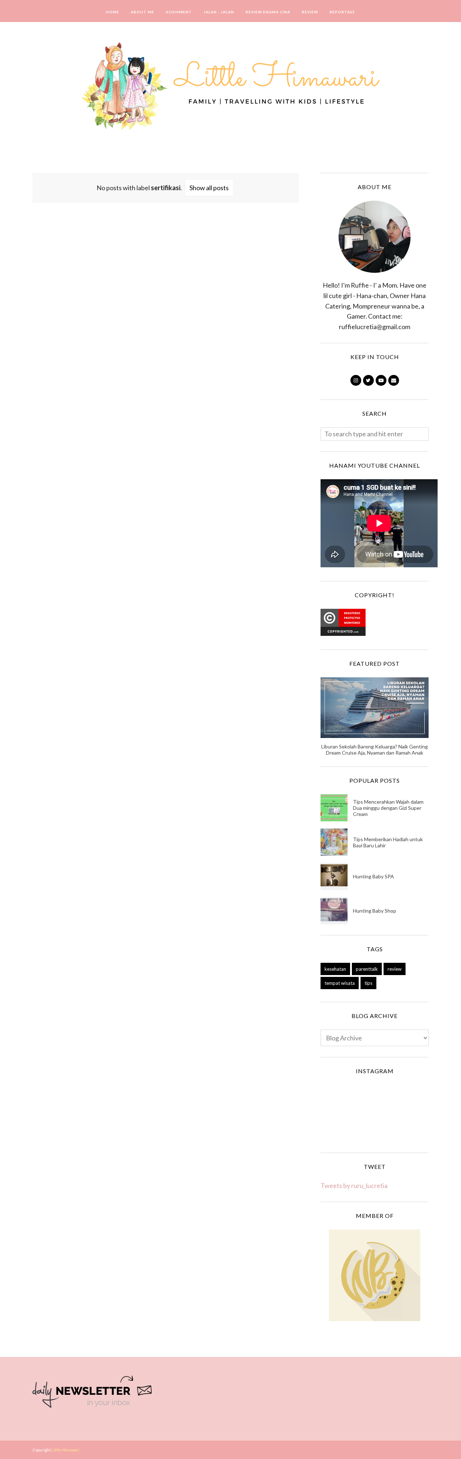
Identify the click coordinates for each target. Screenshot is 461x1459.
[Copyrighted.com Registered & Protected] (343, 633)
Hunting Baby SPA (373, 876)
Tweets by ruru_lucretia (354, 1185)
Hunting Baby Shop (374, 911)
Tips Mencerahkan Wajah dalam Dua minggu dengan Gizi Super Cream (388, 808)
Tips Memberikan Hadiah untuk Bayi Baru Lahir (388, 842)
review (395, 969)
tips (368, 983)
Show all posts (209, 188)
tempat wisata (340, 983)
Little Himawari (65, 1449)
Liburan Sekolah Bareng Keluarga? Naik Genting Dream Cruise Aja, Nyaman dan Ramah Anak (374, 749)
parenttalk (367, 969)
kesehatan (335, 969)
